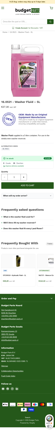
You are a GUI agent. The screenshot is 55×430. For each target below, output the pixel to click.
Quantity (4, 172)
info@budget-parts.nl (9, 340)
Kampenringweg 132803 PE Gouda (9, 332)
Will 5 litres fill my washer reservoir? (19, 223)
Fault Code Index (8, 376)
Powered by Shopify (27, 423)
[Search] (50, 21)
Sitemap (4, 366)
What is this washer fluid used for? (19, 217)
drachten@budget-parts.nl (12, 319)
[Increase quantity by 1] (24, 177)
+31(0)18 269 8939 (9, 337)
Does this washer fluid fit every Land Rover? (23, 228)
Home (5, 32)
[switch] (49, 426)
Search (27, 417)
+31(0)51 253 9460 (9, 316)
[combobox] (24, 21)
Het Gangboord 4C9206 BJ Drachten (9, 311)
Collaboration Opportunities (12, 371)
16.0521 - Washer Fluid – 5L (21, 32)
